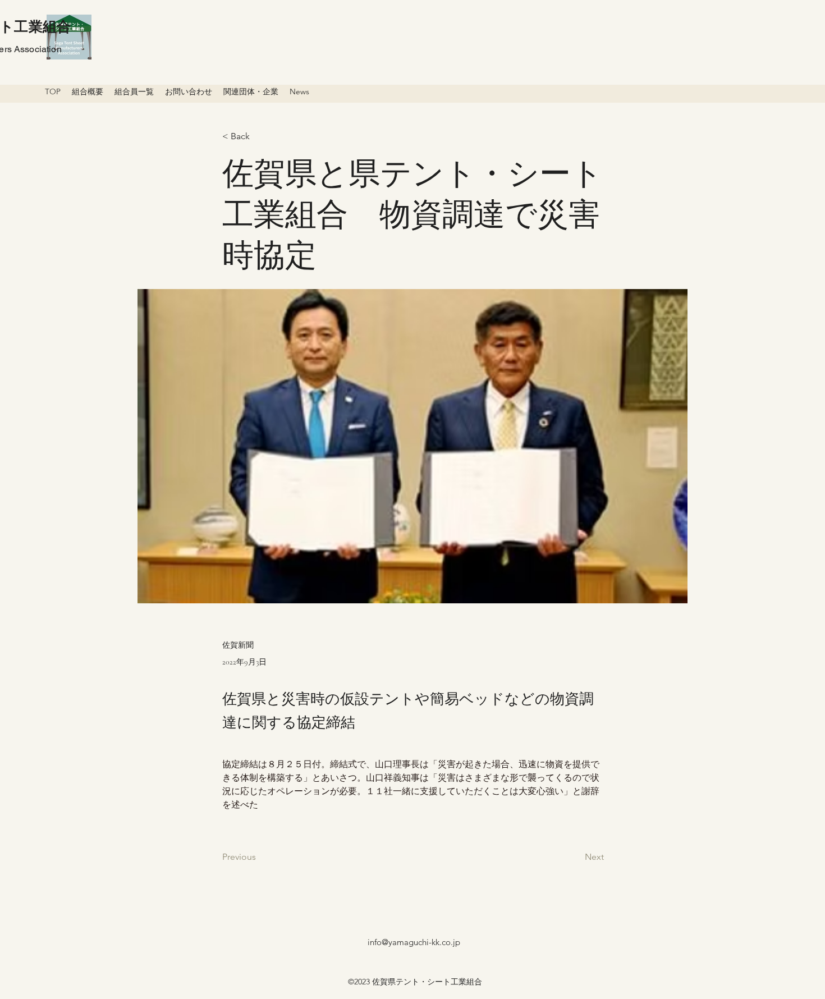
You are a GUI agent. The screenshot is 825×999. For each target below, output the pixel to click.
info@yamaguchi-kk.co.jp (414, 942)
